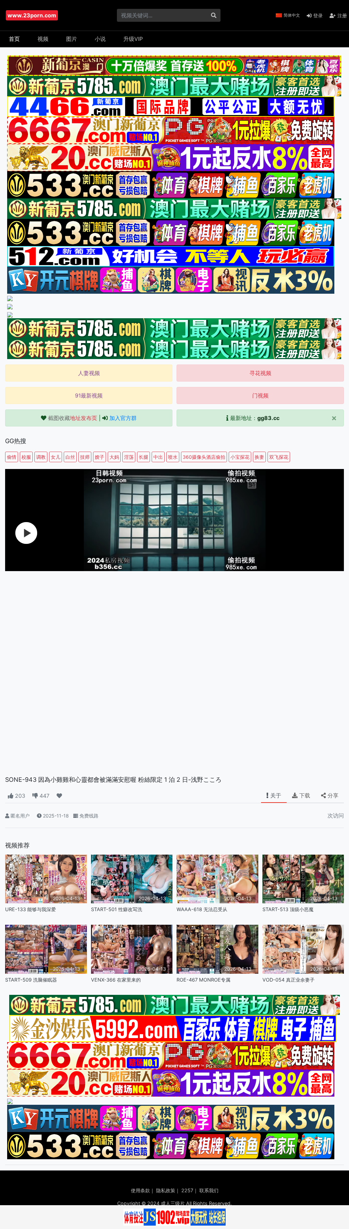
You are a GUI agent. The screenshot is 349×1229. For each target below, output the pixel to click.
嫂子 (99, 457)
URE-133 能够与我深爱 (30, 909)
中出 (158, 457)
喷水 (173, 457)
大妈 (114, 457)
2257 (187, 1190)
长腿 (143, 457)
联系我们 (208, 1190)
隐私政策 (165, 1190)
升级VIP (133, 38)
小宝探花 (239, 457)
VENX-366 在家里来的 (116, 980)
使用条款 (140, 1190)
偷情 (11, 457)
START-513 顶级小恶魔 (288, 909)
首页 (14, 38)
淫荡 (129, 457)
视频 (42, 38)
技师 (85, 457)
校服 (26, 457)
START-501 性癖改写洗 (116, 909)
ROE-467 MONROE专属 (203, 980)
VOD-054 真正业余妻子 (288, 980)
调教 (41, 457)
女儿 (55, 457)
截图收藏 (72, 418)
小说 (100, 38)
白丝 (70, 457)
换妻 (259, 457)
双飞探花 (278, 457)
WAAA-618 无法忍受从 (202, 909)
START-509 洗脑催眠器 (31, 980)
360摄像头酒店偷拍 (204, 457)
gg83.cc (268, 418)
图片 (71, 38)
